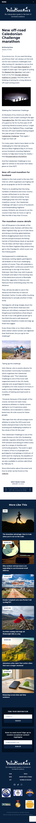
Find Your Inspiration (18, 711)
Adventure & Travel (25, 777)
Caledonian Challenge (10, 136)
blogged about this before (16, 156)
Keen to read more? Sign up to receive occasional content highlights (18, 735)
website (5, 474)
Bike (10, 777)
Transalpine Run (8, 120)
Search (18, 721)
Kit (10, 780)
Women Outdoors (25, 780)
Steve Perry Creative (27, 814)
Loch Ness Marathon (21, 67)
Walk (25, 774)
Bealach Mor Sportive (13, 72)
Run (10, 774)
